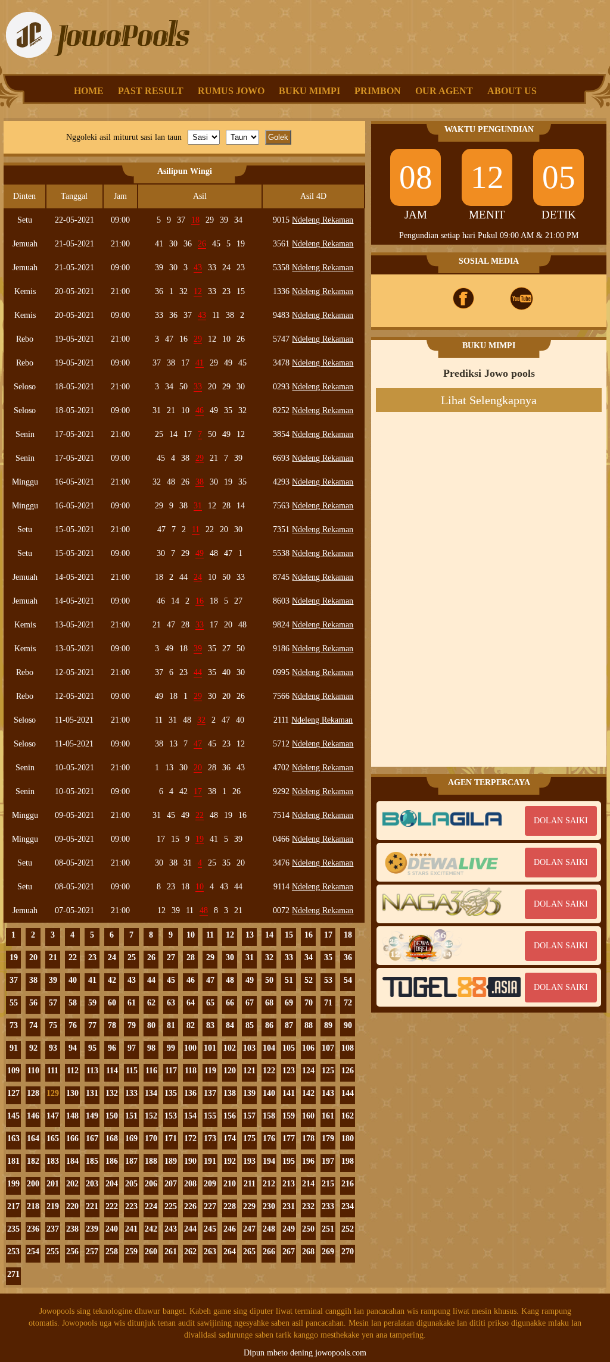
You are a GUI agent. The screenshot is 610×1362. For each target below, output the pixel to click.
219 (52, 1206)
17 (328, 934)
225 (170, 1206)
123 (288, 1070)
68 (269, 1002)
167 (92, 1138)
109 (13, 1070)
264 (229, 1251)
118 (191, 1070)
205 (131, 1183)
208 (190, 1183)
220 (72, 1206)
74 (33, 1025)
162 (347, 1115)
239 (92, 1228)
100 (190, 1048)
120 (229, 1070)
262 (190, 1251)
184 (72, 1161)
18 (348, 934)
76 (73, 1025)
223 (131, 1206)
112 (73, 1070)
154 (190, 1115)
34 (308, 957)
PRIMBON (377, 91)
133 (131, 1093)
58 (73, 1002)
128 (33, 1093)
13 (249, 934)
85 (249, 1025)
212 (269, 1183)
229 (249, 1206)
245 (210, 1228)
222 (111, 1206)
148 (72, 1115)
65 (210, 1002)
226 (190, 1206)
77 (92, 1025)
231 (288, 1206)
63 (171, 1002)
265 (249, 1251)
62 (151, 1002)
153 (170, 1115)
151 (131, 1115)
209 (210, 1183)
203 (92, 1183)
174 (229, 1138)
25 (131, 957)
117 (171, 1070)
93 (53, 1048)
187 (131, 1161)
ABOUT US (512, 91)
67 (249, 1002)
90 (348, 1025)
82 (190, 1025)
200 (33, 1183)
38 (33, 980)
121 (249, 1070)
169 (131, 1138)
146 (33, 1115)
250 (308, 1228)
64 (190, 1002)
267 (288, 1251)
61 (131, 1002)
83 (210, 1025)
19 (14, 957)
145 (13, 1115)
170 (151, 1138)
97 (131, 1048)
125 (328, 1070)
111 (52, 1070)
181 (13, 1161)
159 (288, 1115)
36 (348, 957)
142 (308, 1093)
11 (210, 934)
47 (210, 980)
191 (210, 1161)
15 (289, 934)
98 (151, 1048)
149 (92, 1115)
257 (92, 1251)
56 (33, 1002)
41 (92, 980)
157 (249, 1115)
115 (132, 1070)
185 (92, 1161)
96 (112, 1048)
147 (52, 1115)
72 (348, 1002)
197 (328, 1161)
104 (269, 1048)
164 (33, 1138)
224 (151, 1206)
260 (151, 1251)
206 (151, 1183)
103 (249, 1048)
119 (210, 1070)
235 (13, 1228)
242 (151, 1228)
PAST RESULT (150, 91)
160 (308, 1115)
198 (347, 1161)
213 (288, 1183)
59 (92, 1002)
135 (170, 1093)
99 (171, 1048)
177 (288, 1138)
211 (250, 1183)
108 (347, 1048)
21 (53, 957)
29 (210, 957)
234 (347, 1206)
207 (170, 1183)
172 (190, 1138)
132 (111, 1093)
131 (92, 1093)
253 (13, 1251)
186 (111, 1161)
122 (269, 1070)
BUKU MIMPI (309, 91)
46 (190, 980)
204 (111, 1183)
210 (229, 1183)
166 (72, 1138)
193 (249, 1161)
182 (33, 1161)
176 (269, 1138)
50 (269, 980)
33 (289, 957)
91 (14, 1048)
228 (229, 1206)
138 (229, 1093)
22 (73, 957)
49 (249, 980)
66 (230, 1002)
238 (72, 1228)
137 (210, 1093)
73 (14, 1025)
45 (171, 980)
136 (190, 1093)
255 (52, 1251)
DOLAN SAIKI (561, 820)
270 (347, 1251)
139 (249, 1093)
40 (73, 980)
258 (111, 1251)
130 (72, 1093)
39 (53, 980)
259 (131, 1251)
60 (112, 1002)
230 (269, 1206)
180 (347, 1138)
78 (112, 1025)
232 (308, 1206)
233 (328, 1206)
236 (33, 1228)
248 (269, 1228)
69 (289, 1002)
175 (249, 1138)
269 (328, 1251)
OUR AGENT (444, 91)
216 (347, 1183)
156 (229, 1115)
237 (52, 1228)
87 (289, 1025)
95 (92, 1048)
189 (170, 1161)
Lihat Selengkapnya (489, 400)
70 (308, 1002)
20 (33, 957)
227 (210, 1206)
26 (151, 957)
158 (269, 1115)
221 (92, 1206)
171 (170, 1138)
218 (33, 1206)
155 (210, 1115)
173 (210, 1138)
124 (308, 1070)
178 (308, 1138)
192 (229, 1161)
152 (151, 1115)
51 (289, 980)
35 (328, 957)
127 (13, 1093)
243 (170, 1228)
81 (171, 1025)
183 (52, 1161)
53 (328, 980)
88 (308, 1025)
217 (13, 1206)
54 (348, 980)
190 (190, 1161)
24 (112, 957)
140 (269, 1093)
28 (190, 957)
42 (112, 980)
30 (230, 957)
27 (171, 957)
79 (131, 1025)
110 (33, 1070)
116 (151, 1070)
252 (347, 1228)
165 (52, 1138)
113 (92, 1070)
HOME (89, 91)
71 (328, 1002)
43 (131, 980)
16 (308, 934)
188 (151, 1161)
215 (328, 1183)
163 (13, 1138)
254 (33, 1251)
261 (170, 1251)
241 (131, 1228)
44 (151, 980)
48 (230, 980)
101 (210, 1048)
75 (53, 1025)
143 (328, 1093)
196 (308, 1161)
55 (14, 1002)
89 (328, 1025)
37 (14, 980)
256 (72, 1251)
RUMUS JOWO (231, 91)
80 (151, 1025)
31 (249, 957)
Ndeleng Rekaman (322, 219)
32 (269, 957)
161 (328, 1115)
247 (249, 1228)
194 (269, 1161)
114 (112, 1070)
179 (328, 1138)
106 (308, 1048)
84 (230, 1025)
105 (288, 1048)
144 (347, 1093)
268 (308, 1251)
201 (52, 1183)
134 (151, 1093)
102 (229, 1048)
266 (269, 1251)
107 (328, 1048)
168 (111, 1138)
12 (230, 934)
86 (269, 1025)
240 (111, 1228)
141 (288, 1093)
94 (73, 1048)
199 (13, 1183)
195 (288, 1161)
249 (288, 1228)
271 (13, 1274)
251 (328, 1228)
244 (190, 1228)
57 (53, 1002)
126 (347, 1070)
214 (308, 1183)
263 (210, 1251)
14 (269, 934)
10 (190, 934)
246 (229, 1228)
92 (33, 1048)
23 (92, 957)
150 (111, 1115)
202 (72, 1183)
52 (308, 980)
